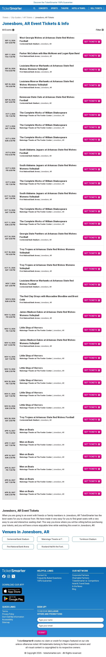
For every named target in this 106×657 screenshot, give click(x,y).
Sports (54, 8)
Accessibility (7, 619)
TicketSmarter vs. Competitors (85, 581)
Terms (5, 611)
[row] (53, 42)
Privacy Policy (8, 614)
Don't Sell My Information (13, 617)
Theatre (64, 8)
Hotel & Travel (78, 8)
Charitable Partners (80, 578)
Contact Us (42, 575)
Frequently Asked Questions (49, 578)
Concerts (43, 8)
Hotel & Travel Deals (80, 583)
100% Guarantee (44, 581)
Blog (74, 589)
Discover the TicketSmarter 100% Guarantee (53, 2)
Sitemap (6, 622)
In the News (77, 586)
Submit (42, 633)
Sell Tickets (96, 8)
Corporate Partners (80, 575)
